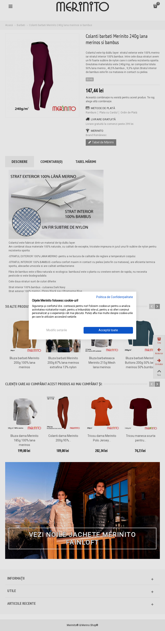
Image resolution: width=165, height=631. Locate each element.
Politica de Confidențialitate (114, 297)
